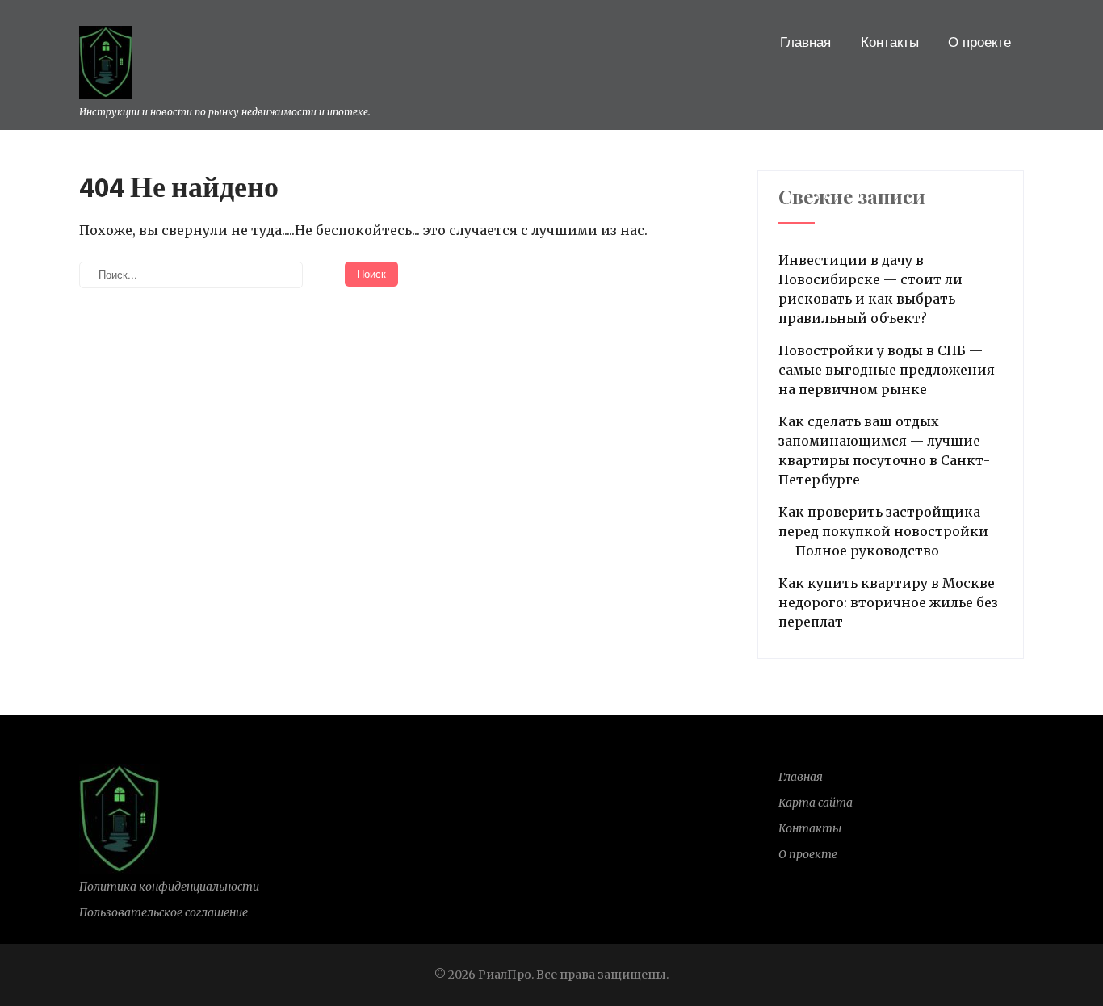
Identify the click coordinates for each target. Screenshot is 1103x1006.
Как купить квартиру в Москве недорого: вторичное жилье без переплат (888, 602)
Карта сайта (815, 802)
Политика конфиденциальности (169, 886)
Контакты (890, 42)
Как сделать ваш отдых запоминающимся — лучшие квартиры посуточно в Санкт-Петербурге (884, 450)
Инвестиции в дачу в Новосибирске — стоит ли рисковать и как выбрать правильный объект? (870, 289)
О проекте (979, 42)
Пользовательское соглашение (163, 912)
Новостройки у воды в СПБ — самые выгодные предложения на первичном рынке (886, 369)
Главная (805, 42)
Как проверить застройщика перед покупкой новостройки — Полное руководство (883, 531)
